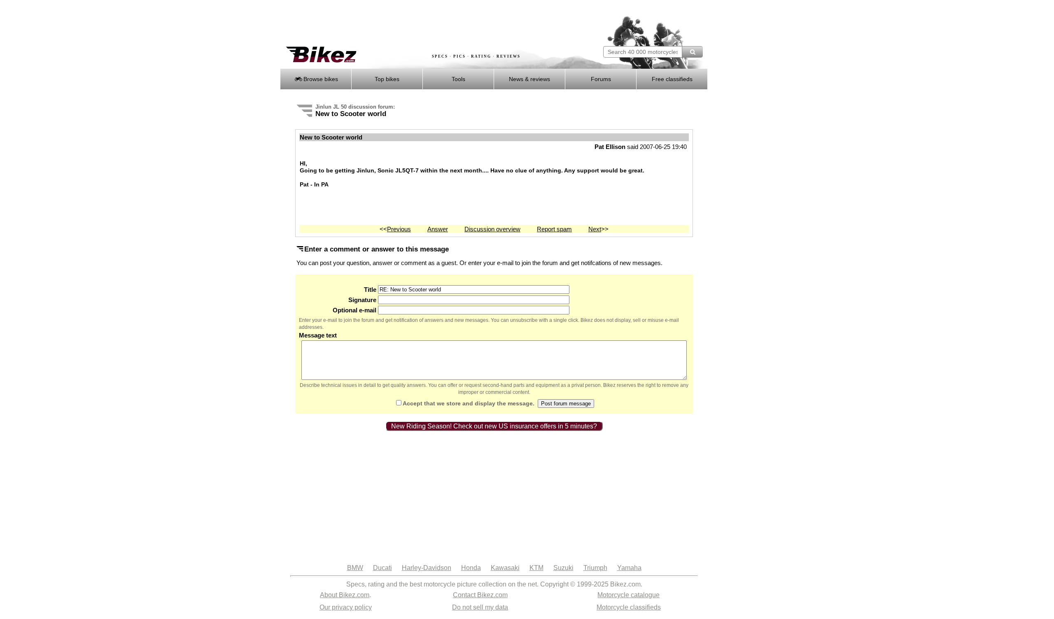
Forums (601, 79)
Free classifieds (672, 79)
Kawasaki (505, 567)
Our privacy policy (345, 607)
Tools (458, 79)
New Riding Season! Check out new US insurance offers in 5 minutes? (494, 426)
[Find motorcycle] (692, 52)
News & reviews (529, 79)
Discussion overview (492, 229)
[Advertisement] (430, 23)
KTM (536, 567)
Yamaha (629, 567)
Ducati (382, 567)
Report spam (554, 229)
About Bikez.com (344, 594)
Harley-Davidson (426, 567)
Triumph (595, 567)
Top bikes (387, 79)
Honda (471, 567)
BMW (355, 567)
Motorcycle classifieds (629, 607)
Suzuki (563, 567)
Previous (399, 229)
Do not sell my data (480, 607)
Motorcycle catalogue (628, 594)
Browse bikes (320, 79)
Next (594, 229)
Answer (437, 229)
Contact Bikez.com (480, 594)
